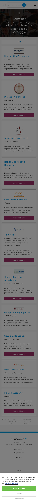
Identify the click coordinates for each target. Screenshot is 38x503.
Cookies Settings (19, 498)
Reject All (19, 493)
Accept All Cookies (19, 488)
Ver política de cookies (11, 483)
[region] (19, 488)
